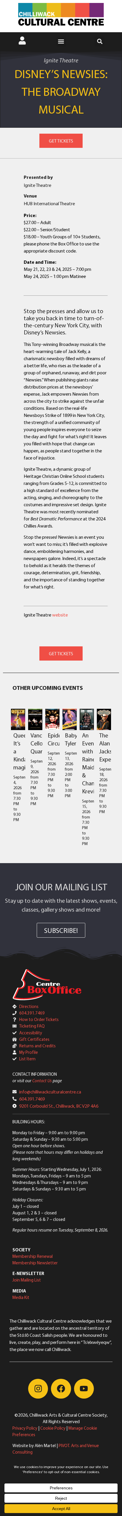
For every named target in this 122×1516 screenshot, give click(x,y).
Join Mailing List (26, 1280)
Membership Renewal (32, 1256)
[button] (61, 41)
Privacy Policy (24, 1428)
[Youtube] (84, 1389)
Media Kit (20, 1297)
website (60, 615)
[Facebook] (61, 1389)
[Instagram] (38, 1389)
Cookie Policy (52, 1428)
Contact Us (42, 1080)
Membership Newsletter (35, 1263)
